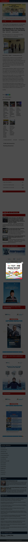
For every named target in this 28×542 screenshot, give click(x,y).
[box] (14, 271)
